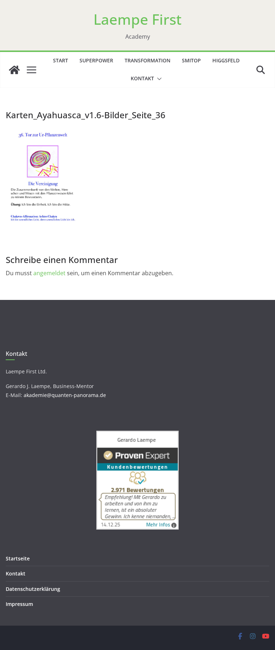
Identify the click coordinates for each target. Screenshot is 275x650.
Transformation (147, 60)
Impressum (19, 604)
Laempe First (137, 19)
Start (60, 60)
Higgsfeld (226, 60)
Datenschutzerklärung (33, 589)
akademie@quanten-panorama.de (65, 395)
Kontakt (142, 78)
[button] (158, 78)
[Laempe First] (14, 69)
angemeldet (49, 273)
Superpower (96, 60)
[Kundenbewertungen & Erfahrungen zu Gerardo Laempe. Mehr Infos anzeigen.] (137, 435)
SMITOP (191, 60)
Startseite (18, 558)
